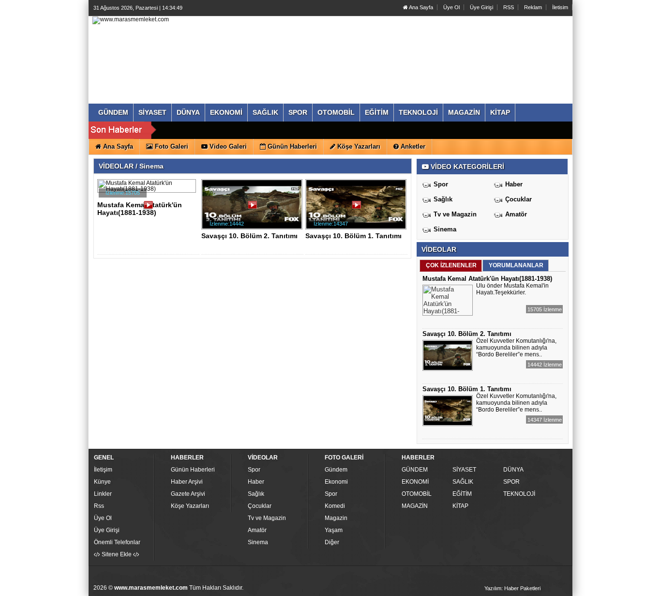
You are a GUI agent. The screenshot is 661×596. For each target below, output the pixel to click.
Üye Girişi (481, 7)
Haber (514, 184)
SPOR (511, 481)
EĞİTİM (462, 493)
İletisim (560, 7)
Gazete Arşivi (188, 493)
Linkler (103, 493)
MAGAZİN (415, 506)
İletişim (103, 469)
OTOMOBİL (417, 493)
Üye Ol (451, 7)
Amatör (516, 214)
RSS (508, 7)
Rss (99, 506)
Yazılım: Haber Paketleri (512, 588)
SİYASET (464, 469)
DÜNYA (513, 469)
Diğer (332, 542)
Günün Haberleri (193, 469)
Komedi (335, 506)
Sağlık (443, 199)
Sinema (445, 229)
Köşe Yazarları (190, 506)
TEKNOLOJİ (519, 493)
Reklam (533, 7)
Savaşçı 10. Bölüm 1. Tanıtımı (353, 236)
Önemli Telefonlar (117, 542)
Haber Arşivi (187, 481)
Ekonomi (336, 481)
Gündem (336, 469)
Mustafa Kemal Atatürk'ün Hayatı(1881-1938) (139, 208)
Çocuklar (518, 199)
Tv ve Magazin (455, 214)
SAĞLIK (462, 481)
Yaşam (334, 530)
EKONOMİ (415, 481)
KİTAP (460, 506)
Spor (441, 184)
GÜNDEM (415, 469)
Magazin (336, 518)
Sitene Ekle (116, 554)
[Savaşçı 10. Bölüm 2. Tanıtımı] (253, 208)
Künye (102, 481)
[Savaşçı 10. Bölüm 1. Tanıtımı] (357, 208)
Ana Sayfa (420, 7)
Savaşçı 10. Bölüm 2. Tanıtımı (249, 236)
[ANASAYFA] (130, 20)
